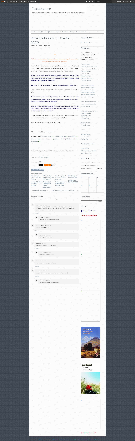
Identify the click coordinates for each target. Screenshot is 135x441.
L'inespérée (34, 141)
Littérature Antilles (86, 71)
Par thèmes (65, 32)
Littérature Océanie (86, 80)
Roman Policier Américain (88, 87)
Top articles (55, 439)
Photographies (85, 118)
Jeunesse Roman (86, 134)
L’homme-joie (72, 136)
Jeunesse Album (85, 136)
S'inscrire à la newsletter (38, 169)
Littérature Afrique (86, 64)
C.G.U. (75, 439)
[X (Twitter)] (89, 1)
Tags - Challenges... (86, 153)
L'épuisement (70, 139)
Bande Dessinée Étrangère (88, 104)
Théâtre (83, 129)
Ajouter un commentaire (44, 199)
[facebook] (87, 1)
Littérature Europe (86, 76)
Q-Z (49, 32)
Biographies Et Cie (86, 115)
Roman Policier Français (88, 92)
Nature (78, 32)
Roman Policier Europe (87, 97)
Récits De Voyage (86, 113)
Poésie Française (86, 122)
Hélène (40, 439)
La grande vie (58, 139)
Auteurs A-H (39, 32)
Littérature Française (43, 157)
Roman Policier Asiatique (88, 90)
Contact (84, 32)
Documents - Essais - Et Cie (89, 111)
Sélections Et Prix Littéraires (89, 150)
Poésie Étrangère (86, 125)
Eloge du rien (34, 139)
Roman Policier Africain (87, 85)
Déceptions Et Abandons (88, 143)
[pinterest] (92, 1)
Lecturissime (41, 9)
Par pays (72, 32)
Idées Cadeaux (85, 148)
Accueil (33, 32)
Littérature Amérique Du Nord (89, 66)
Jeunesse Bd (84, 139)
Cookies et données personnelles (85, 439)
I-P (45, 32)
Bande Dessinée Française (88, 101)
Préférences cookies (98, 439)
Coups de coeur (56, 32)
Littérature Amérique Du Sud (88, 69)
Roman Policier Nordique (88, 94)
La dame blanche (45, 139)
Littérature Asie (85, 73)
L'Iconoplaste (50, 132)
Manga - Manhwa (86, 106)
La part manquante (60, 136)
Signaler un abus (68, 439)
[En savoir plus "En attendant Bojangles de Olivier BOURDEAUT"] (85, 189)
